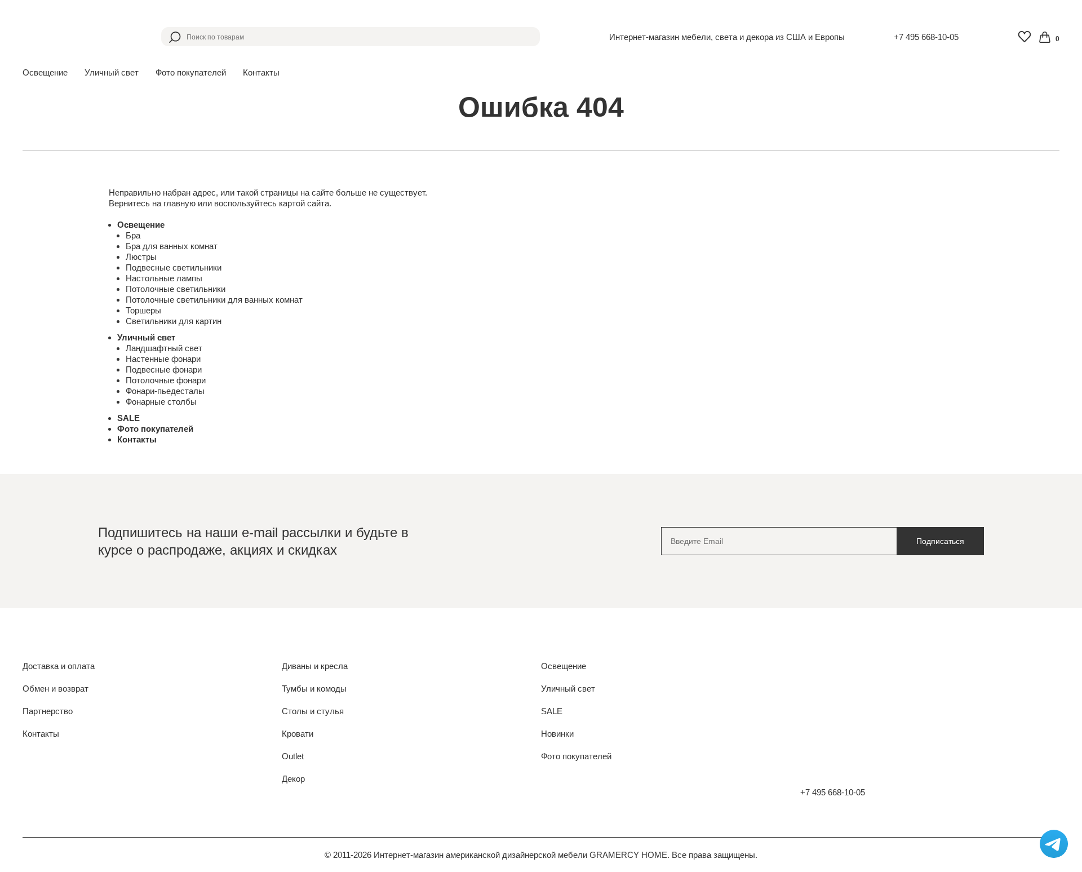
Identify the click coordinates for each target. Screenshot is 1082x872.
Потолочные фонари (166, 380)
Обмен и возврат (55, 688)
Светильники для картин (173, 321)
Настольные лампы (164, 278)
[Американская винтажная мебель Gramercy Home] (77, 36)
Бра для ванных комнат (172, 246)
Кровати (297, 733)
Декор (293, 779)
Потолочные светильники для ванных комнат (214, 299)
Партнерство (48, 711)
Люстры (141, 257)
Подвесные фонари (164, 369)
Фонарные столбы (161, 401)
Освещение (141, 224)
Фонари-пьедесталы (165, 391)
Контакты (261, 72)
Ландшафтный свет (164, 348)
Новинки (557, 733)
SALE (128, 418)
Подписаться (940, 541)
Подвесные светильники (173, 267)
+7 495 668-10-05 (926, 37)
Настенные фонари (163, 359)
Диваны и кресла (315, 666)
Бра (133, 235)
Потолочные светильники (175, 289)
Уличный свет (146, 337)
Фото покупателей (191, 72)
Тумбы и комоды (314, 688)
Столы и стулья (313, 711)
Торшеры (143, 310)
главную (179, 203)
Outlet (293, 756)
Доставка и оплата (59, 666)
